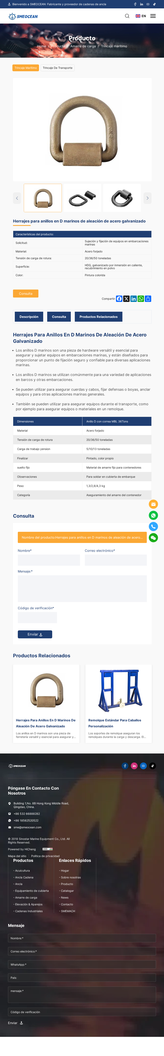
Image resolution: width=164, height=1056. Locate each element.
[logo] (23, 16)
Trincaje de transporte (57, 68)
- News (63, 897)
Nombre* (25, 550)
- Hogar (64, 870)
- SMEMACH (67, 911)
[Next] (148, 198)
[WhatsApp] (153, 515)
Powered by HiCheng (22, 849)
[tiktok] (154, 4)
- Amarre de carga (25, 897)
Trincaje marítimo (114, 46)
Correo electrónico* (100, 550)
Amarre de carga (83, 46)
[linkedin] (141, 4)
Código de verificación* (36, 608)
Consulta (25, 293)
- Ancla (17, 884)
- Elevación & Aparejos (27, 904)
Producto (58, 46)
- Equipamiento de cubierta (31, 891)
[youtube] (148, 4)
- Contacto (66, 904)
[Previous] (17, 198)
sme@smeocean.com (27, 827)
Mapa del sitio (17, 856)
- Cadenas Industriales (28, 911)
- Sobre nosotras (70, 877)
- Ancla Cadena (23, 877)
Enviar (33, 634)
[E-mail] (153, 504)
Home (41, 46)
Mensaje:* (25, 571)
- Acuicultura (21, 870)
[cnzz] (48, 850)
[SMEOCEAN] (17, 765)
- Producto (66, 884)
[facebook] (135, 4)
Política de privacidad (45, 856)
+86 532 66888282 (27, 814)
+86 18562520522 (26, 820)
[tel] (153, 526)
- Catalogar (66, 891)
